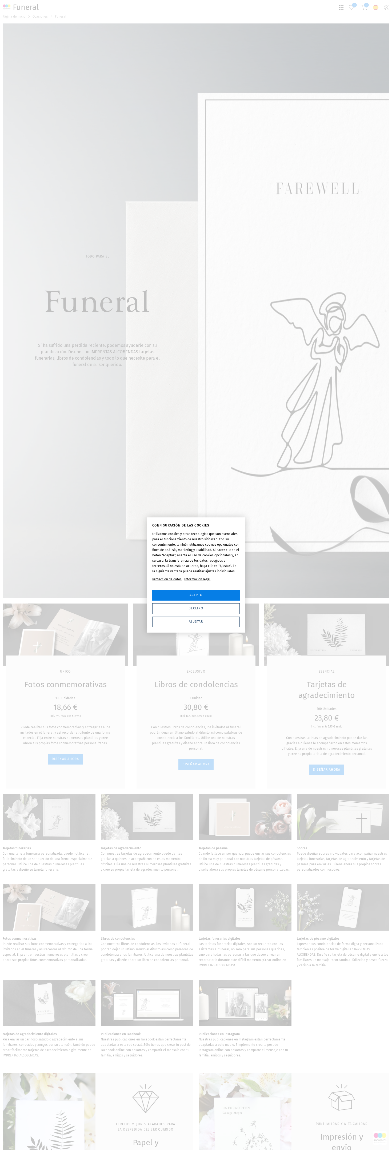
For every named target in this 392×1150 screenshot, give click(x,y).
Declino (196, 608)
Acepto (196, 595)
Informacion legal (197, 579)
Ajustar (196, 622)
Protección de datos (167, 579)
